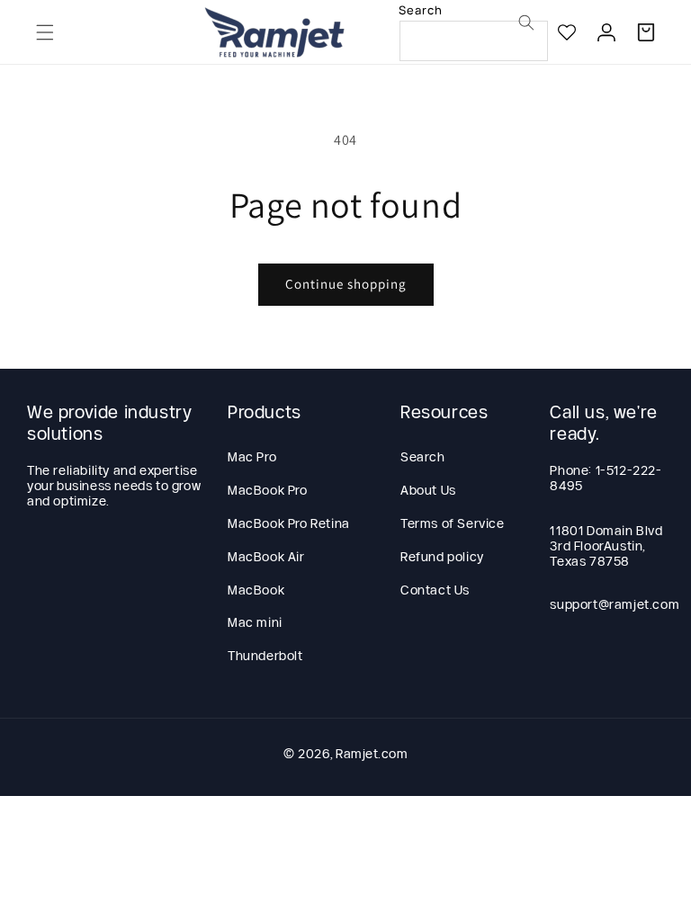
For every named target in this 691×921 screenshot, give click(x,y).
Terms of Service (452, 523)
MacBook (256, 590)
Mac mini (255, 622)
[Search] (526, 22)
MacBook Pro (268, 490)
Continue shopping (346, 283)
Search (422, 457)
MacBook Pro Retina (289, 523)
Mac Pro (252, 457)
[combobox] (473, 41)
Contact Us (435, 590)
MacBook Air (266, 557)
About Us (428, 490)
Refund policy (442, 557)
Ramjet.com (372, 754)
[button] (45, 32)
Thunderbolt (265, 655)
